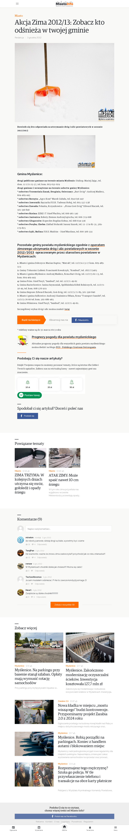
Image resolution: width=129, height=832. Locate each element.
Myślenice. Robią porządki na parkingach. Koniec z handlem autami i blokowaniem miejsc (82, 742)
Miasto (19, 15)
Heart (28, 590)
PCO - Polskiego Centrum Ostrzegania (76, 347)
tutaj (66, 309)
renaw (29, 564)
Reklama (40, 822)
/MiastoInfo (83, 320)
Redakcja (19, 37)
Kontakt (48, 822)
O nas (56, 822)
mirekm (30, 537)
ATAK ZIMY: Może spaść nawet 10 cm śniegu (63, 480)
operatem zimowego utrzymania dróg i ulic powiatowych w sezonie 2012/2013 (61, 248)
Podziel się (29, 416)
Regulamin (88, 822)
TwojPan (30, 550)
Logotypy (65, 822)
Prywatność (77, 822)
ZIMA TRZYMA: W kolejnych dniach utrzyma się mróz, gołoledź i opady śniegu (29, 483)
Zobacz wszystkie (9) (64, 605)
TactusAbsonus (34, 577)
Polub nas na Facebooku (66, 816)
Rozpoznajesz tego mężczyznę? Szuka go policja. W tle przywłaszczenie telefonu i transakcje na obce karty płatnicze (85, 776)
